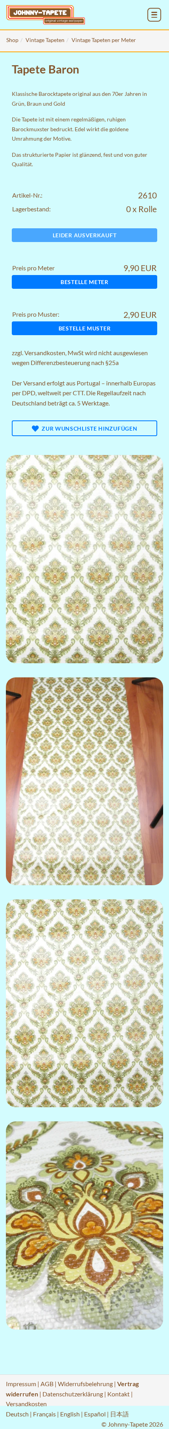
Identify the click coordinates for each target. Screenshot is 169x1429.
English (70, 1414)
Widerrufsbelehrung (85, 1383)
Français (44, 1414)
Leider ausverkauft (85, 235)
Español (95, 1414)
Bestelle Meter (84, 282)
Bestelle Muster (85, 328)
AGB (46, 1383)
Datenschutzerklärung (72, 1394)
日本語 (119, 1414)
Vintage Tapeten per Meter (104, 40)
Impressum (21, 1383)
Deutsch (17, 1414)
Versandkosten (44, 352)
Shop (12, 40)
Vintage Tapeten (45, 40)
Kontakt (118, 1394)
